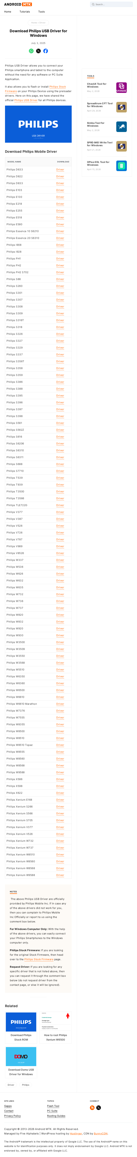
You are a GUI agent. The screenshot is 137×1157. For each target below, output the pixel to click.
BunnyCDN (101, 1133)
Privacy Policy (12, 1115)
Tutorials (25, 11)
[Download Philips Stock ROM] (21, 1022)
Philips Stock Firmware (38, 959)
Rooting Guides (56, 1115)
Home (7, 11)
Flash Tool (53, 1106)
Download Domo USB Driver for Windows (21, 1072)
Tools (41, 11)
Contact (8, 1110)
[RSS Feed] (92, 1109)
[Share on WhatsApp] (31, 52)
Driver (42, 22)
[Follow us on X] (98, 1109)
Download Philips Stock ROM (21, 1037)
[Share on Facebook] (45, 52)
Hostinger (76, 1133)
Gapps (8, 1106)
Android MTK (18, 4)
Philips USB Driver (26, 100)
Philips (25, 1084)
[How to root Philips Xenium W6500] (55, 1022)
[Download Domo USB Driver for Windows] (21, 1057)
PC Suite (52, 1110)
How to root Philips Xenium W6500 (55, 1037)
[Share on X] (38, 52)
